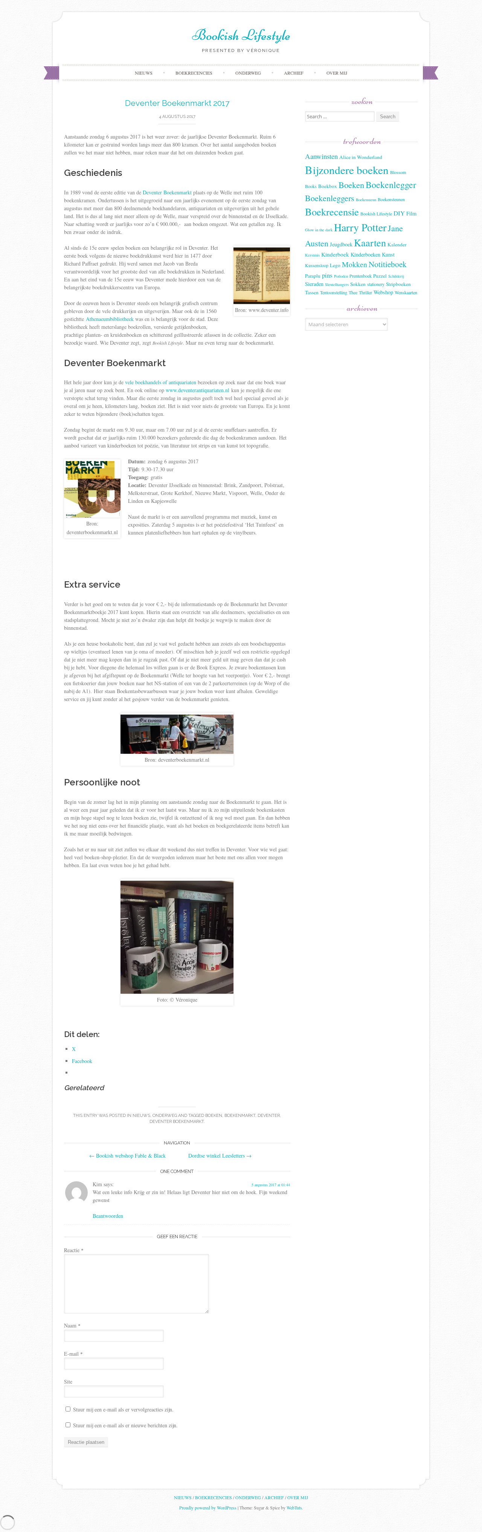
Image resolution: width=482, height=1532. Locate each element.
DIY (399, 213)
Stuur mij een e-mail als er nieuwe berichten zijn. (125, 1425)
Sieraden (314, 283)
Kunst (388, 254)
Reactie (74, 1250)
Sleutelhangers (337, 284)
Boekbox (327, 186)
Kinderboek (335, 254)
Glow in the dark (319, 229)
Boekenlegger (391, 185)
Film (411, 213)
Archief (294, 73)
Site (68, 1381)
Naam (72, 1325)
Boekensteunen (391, 199)
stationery (375, 284)
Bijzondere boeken (347, 169)
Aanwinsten (321, 156)
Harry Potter (360, 227)
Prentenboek (360, 276)
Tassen (312, 292)
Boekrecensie (332, 211)
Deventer (269, 1115)
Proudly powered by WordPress (207, 1508)
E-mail (73, 1353)
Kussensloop (316, 265)
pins (327, 275)
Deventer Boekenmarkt (167, 192)
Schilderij (396, 276)
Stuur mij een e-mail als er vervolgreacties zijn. (123, 1409)
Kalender (396, 244)
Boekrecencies (193, 73)
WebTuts (294, 1508)
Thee (353, 292)
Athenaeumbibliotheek (110, 318)
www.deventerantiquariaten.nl (197, 390)
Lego (335, 265)
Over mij (336, 73)
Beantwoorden (108, 1215)
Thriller (365, 292)
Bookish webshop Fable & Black (127, 1155)
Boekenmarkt (239, 1115)
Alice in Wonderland (360, 157)
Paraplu (312, 275)
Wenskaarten (406, 292)
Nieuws (144, 73)
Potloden (341, 276)
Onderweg (248, 73)
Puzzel (380, 275)
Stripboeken (398, 284)
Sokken (358, 284)
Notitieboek (388, 264)
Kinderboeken (365, 254)
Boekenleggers (329, 197)
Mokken (354, 264)
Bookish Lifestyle (241, 35)
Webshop (383, 292)
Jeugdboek (341, 244)
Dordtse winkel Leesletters (220, 1155)
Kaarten (370, 242)
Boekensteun (366, 199)
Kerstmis (312, 255)
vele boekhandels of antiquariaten (160, 382)
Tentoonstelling (333, 292)
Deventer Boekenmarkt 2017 (177, 103)
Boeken (213, 1115)
